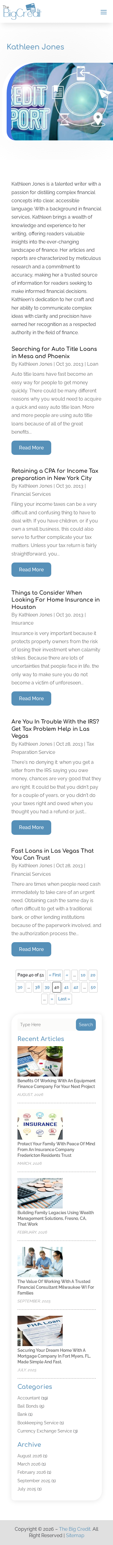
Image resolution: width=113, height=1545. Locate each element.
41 (66, 987)
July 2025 (26, 1488)
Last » (64, 998)
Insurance (22, 623)
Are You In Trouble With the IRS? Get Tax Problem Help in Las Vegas (55, 729)
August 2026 (29, 1455)
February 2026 (31, 1472)
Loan (92, 364)
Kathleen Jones (35, 364)
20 (93, 974)
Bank (22, 1414)
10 (83, 974)
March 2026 (28, 1464)
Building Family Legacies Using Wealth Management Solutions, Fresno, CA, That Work (55, 1218)
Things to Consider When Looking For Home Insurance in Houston (55, 600)
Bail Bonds (27, 1406)
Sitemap (75, 1535)
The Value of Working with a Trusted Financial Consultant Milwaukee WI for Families (55, 1287)
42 (76, 987)
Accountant (28, 1398)
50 (93, 987)
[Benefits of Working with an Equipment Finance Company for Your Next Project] (40, 1061)
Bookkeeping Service (37, 1422)
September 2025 (33, 1480)
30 (20, 987)
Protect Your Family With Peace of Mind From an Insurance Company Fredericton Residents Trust (56, 1149)
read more (31, 448)
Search (86, 1024)
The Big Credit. (75, 1529)
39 (47, 987)
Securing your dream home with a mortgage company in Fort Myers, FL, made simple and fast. (54, 1356)
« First (55, 974)
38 (37, 987)
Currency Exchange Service (44, 1431)
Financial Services (31, 494)
